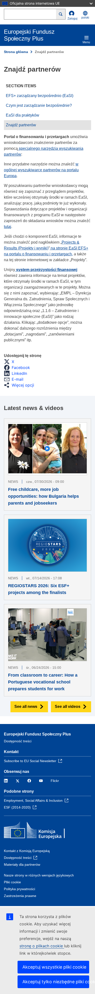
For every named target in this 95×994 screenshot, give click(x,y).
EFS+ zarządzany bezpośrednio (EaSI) (39, 96)
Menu (86, 42)
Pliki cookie (12, 882)
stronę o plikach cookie (41, 945)
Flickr (55, 781)
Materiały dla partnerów (22, 864)
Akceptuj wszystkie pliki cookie (54, 967)
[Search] (61, 14)
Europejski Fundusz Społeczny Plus (37, 734)
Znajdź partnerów (21, 125)
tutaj (7, 227)
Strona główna (16, 52)
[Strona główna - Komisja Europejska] (39, 831)
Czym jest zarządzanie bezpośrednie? (39, 105)
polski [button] (85, 17)
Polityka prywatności (19, 889)
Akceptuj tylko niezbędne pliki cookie (55, 981)
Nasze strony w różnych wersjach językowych (39, 875)
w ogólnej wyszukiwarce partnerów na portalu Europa (41, 170)
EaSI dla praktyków (22, 115)
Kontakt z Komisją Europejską (27, 851)
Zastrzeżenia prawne (20, 896)
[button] (10, 362)
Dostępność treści (17, 741)
